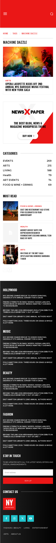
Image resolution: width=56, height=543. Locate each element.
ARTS (8, 81)
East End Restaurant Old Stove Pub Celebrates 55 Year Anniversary (34, 212)
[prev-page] (5, 270)
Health (24, 227)
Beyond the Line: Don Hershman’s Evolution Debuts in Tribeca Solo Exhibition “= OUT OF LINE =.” (28, 311)
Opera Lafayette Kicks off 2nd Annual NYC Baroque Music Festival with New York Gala (27, 87)
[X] (22, 518)
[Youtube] (30, 518)
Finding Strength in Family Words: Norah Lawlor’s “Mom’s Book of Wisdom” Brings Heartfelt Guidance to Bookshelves (27, 304)
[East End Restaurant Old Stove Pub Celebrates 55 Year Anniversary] (10, 211)
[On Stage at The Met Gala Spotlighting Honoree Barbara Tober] (10, 254)
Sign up (28, 481)
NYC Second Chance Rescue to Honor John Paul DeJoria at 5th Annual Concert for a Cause (25, 297)
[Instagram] (14, 518)
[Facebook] (6, 518)
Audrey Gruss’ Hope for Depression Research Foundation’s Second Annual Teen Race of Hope (35, 234)
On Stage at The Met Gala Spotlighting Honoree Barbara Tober (35, 256)
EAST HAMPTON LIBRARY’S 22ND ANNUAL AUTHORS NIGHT (27, 317)
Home (5, 33)
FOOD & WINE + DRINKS (31, 206)
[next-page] (9, 270)
